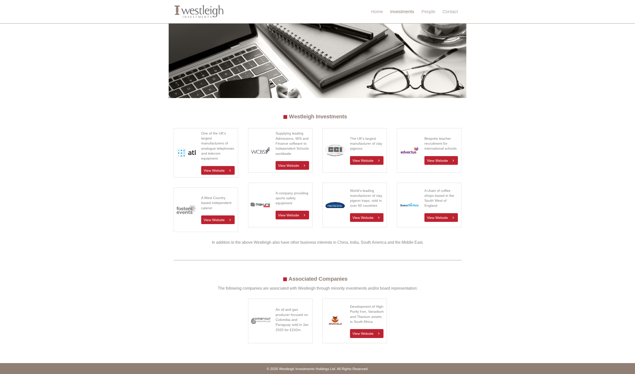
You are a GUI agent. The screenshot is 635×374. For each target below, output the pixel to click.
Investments (402, 11)
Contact (450, 11)
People (428, 11)
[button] (218, 170)
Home (377, 11)
